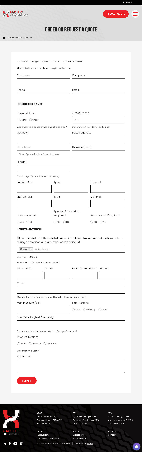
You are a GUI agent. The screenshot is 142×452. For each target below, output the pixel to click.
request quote (116, 13)
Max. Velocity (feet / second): (35, 317)
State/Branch (80, 113)
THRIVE (90, 443)
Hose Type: (24, 147)
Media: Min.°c (25, 268)
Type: (57, 182)
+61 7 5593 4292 (44, 423)
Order (34, 119)
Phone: (21, 90)
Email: (75, 90)
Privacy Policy (79, 438)
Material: (95, 182)
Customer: (23, 75)
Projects (112, 431)
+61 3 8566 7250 (116, 423)
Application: (24, 356)
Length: (21, 162)
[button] (137, 447)
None (77, 309)
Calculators (43, 434)
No (30, 221)
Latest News (78, 434)
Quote (22, 119)
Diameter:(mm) (82, 147)
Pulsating (90, 309)
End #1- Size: (25, 182)
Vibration (50, 343)
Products (77, 431)
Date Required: (81, 132)
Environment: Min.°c (84, 268)
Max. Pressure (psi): (29, 302)
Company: (78, 75)
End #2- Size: (25, 197)
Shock (103, 309)
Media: (21, 283)
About (40, 431)
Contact (127, 2)
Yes (21, 221)
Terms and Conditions (48, 438)
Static (22, 343)
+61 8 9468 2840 (80, 423)
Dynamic (35, 343)
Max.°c (49, 268)
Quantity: (22, 132)
